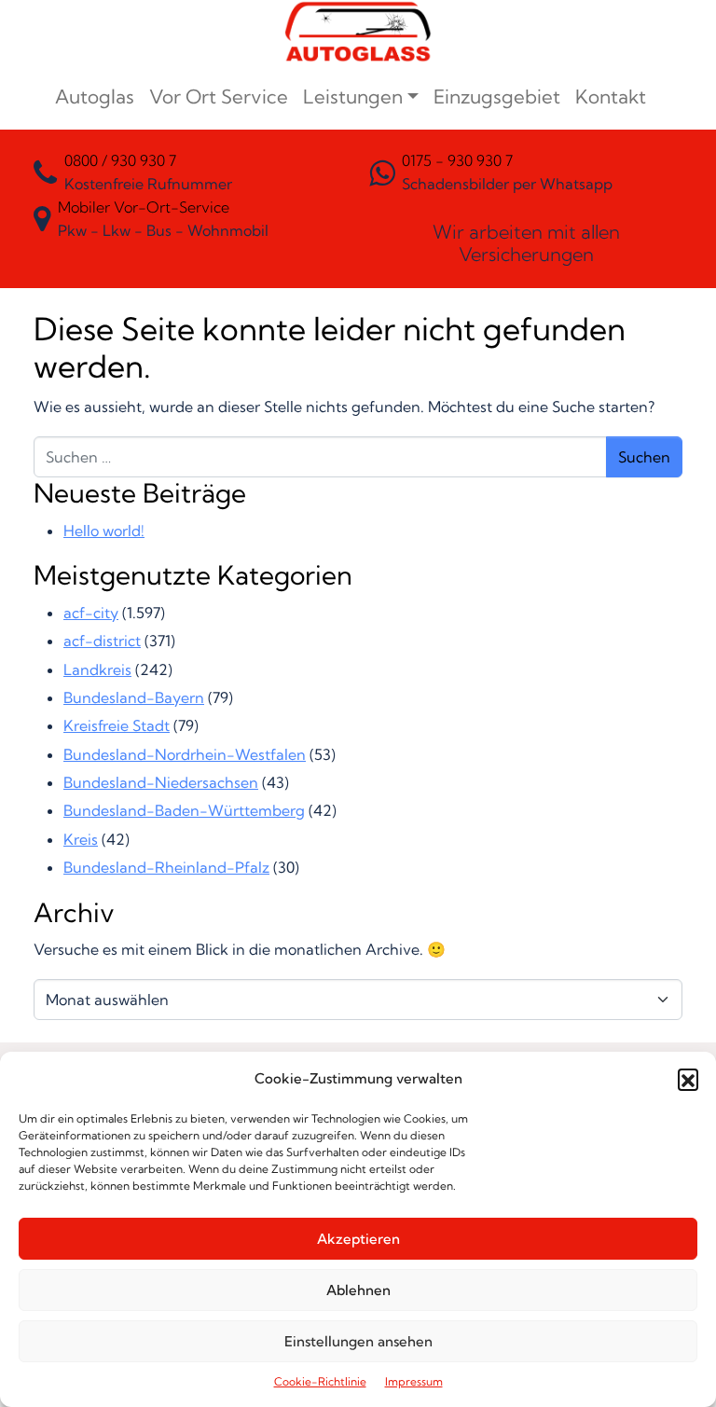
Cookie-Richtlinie (320, 1381)
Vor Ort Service (218, 96)
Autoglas (94, 96)
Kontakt (610, 96)
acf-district (102, 640)
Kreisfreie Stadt (116, 725)
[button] (688, 1078)
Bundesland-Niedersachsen (160, 782)
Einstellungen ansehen (358, 1341)
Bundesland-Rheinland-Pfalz (166, 867)
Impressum (414, 1381)
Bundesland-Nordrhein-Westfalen (184, 754)
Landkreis (97, 669)
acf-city (90, 612)
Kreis (80, 839)
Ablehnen (358, 1290)
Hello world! (104, 530)
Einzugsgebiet (497, 96)
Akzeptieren (358, 1239)
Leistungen (353, 96)
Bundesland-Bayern (133, 697)
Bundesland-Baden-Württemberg (184, 810)
